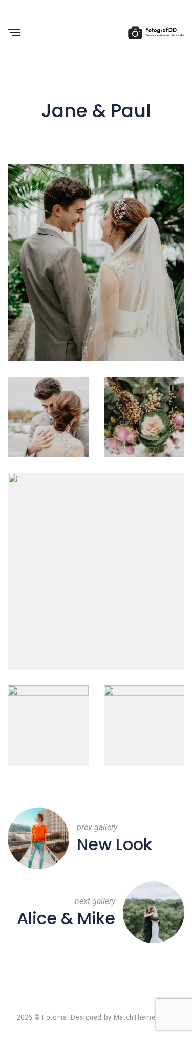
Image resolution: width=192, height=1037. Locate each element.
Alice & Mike (66, 918)
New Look (114, 844)
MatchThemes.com (145, 1017)
